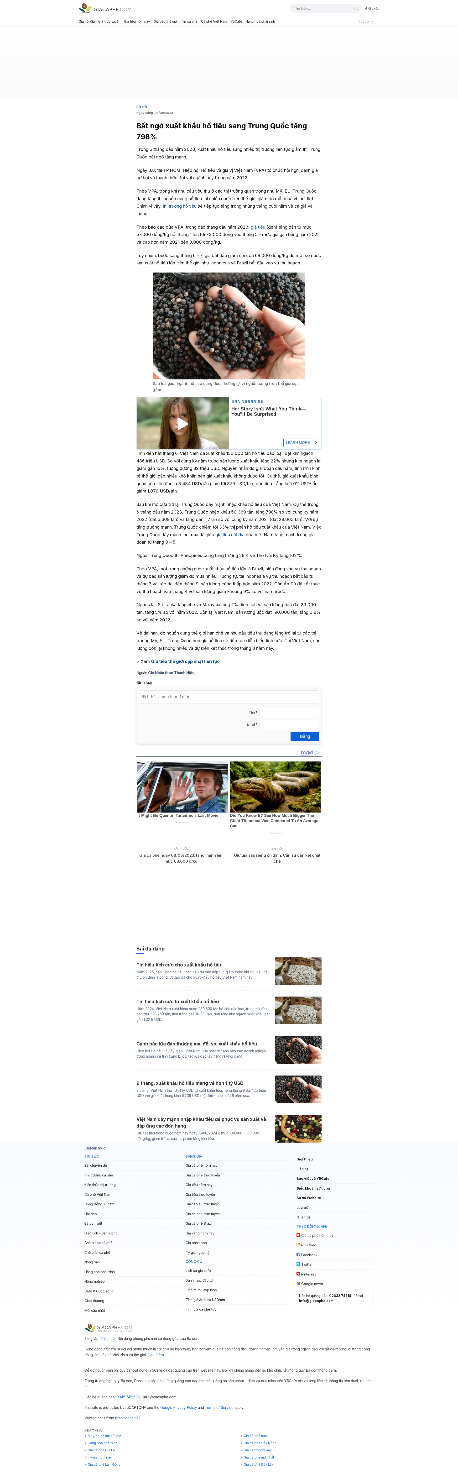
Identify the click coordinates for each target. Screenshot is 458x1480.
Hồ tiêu (142, 107)
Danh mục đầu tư (199, 1280)
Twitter (307, 1264)
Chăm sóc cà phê (98, 1243)
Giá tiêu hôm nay (137, 21)
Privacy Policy (185, 1407)
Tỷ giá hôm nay (100, 1457)
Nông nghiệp (94, 1281)
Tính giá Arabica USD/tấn (205, 1300)
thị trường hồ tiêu (180, 206)
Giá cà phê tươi (255, 1436)
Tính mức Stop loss (201, 1290)
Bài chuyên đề (95, 1165)
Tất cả (363, 21)
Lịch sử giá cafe (198, 1271)
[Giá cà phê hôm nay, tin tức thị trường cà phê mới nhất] (105, 8)
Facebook (309, 1255)
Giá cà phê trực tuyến (203, 1175)
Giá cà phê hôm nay (202, 1165)
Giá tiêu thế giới (165, 21)
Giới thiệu (372, 8)
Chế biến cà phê (97, 1252)
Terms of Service (219, 1407)
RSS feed (308, 1245)
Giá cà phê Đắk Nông (260, 1443)
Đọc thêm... (157, 1355)
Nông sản (92, 1262)
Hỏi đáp (90, 1214)
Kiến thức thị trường (100, 1185)
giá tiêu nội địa (230, 534)
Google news (312, 1284)
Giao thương (94, 1301)
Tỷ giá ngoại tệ (197, 1252)
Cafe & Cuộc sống (99, 1291)
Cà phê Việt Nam (214, 21)
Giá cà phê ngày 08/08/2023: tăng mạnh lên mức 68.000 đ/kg (181, 858)
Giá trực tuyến (109, 21)
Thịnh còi (107, 1338)
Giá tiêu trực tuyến (200, 1194)
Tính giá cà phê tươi (201, 1309)
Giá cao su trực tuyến (203, 1204)
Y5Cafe (236, 21)
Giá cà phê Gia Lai (101, 1450)
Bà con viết (93, 1223)
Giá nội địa (87, 21)
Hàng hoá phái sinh (260, 21)
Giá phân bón (196, 1243)
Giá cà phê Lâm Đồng (104, 1464)
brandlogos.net (127, 1418)
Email (252, 724)
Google (166, 1407)
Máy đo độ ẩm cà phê (104, 1436)
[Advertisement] (229, 63)
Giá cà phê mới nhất (259, 1457)
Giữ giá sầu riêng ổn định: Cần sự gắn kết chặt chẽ (277, 858)
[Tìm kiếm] (354, 8)
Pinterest (308, 1274)
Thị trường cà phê (98, 1175)
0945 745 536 (128, 1397)
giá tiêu (258, 227)
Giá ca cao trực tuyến (203, 1214)
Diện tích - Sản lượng (101, 1233)
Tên (253, 712)
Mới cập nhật (94, 1310)
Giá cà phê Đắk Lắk (258, 1464)
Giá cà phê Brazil (199, 1223)
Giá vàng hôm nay (200, 1233)
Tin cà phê (189, 21)
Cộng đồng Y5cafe (99, 1204)
